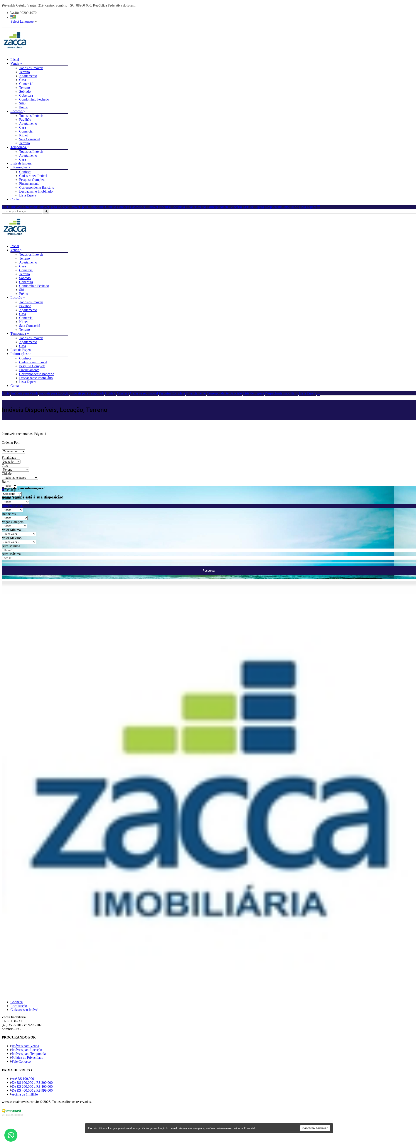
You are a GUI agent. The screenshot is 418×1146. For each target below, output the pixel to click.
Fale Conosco (21, 1061)
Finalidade (9, 457)
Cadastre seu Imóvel (33, 176)
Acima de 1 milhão (25, 1094)
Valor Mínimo (11, 530)
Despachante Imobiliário (36, 191)
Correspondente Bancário (36, 187)
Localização (18, 1006)
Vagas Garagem (13, 522)
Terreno (24, 72)
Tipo (5, 465)
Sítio (22, 103)
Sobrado (25, 91)
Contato (15, 199)
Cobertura (26, 95)
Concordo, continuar (315, 1128)
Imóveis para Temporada (87, 207)
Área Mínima (11, 546)
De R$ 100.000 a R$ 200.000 (32, 1082)
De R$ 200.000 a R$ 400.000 (32, 1086)
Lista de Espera (21, 163)
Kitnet (23, 135)
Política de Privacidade (27, 1057)
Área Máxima (11, 554)
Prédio (23, 107)
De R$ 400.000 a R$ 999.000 (32, 1090)
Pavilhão (25, 119)
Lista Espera (27, 195)
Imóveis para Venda (24, 207)
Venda (15, 63)
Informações (19, 167)
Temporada (18, 147)
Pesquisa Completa (32, 179)
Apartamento (28, 76)
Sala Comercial (29, 139)
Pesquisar (209, 570)
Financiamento (29, 183)
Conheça (25, 172)
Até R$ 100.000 (23, 1079)
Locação (16, 111)
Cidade (7, 473)
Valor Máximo (12, 538)
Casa (22, 80)
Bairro (6, 481)
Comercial (26, 84)
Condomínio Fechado (34, 99)
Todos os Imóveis (31, 68)
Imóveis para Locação (54, 207)
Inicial (14, 59)
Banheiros (9, 514)
